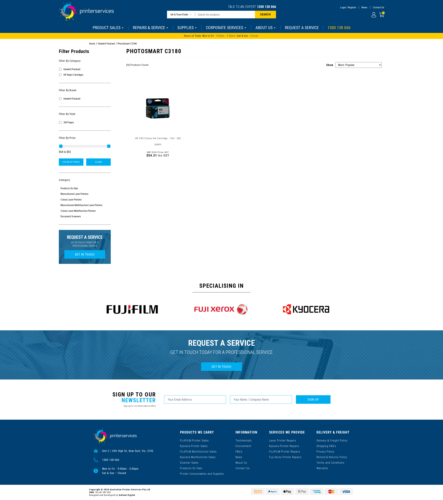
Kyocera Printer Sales (194, 446)
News (364, 7)
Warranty (322, 468)
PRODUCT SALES (106, 28)
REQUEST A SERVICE (302, 28)
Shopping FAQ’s (326, 446)
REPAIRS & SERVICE (149, 28)
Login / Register (348, 7)
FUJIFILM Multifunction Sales (198, 451)
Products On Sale (191, 468)
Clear (98, 162)
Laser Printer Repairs (282, 440)
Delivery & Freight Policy (332, 440)
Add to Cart (158, 165)
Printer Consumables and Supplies (202, 473)
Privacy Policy (325, 451)
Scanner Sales (189, 462)
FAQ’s (239, 451)
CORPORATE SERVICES (224, 28)
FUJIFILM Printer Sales (194, 440)
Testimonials (244, 440)
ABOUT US (264, 28)
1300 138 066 (266, 7)
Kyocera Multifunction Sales (198, 457)
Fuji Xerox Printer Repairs (285, 457)
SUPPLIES (185, 28)
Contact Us (378, 7)
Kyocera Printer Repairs (284, 446)
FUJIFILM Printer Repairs (284, 451)
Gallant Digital (127, 495)
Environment (243, 446)
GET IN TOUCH (85, 254)
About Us (241, 462)
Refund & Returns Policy (332, 457)
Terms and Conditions (330, 462)
